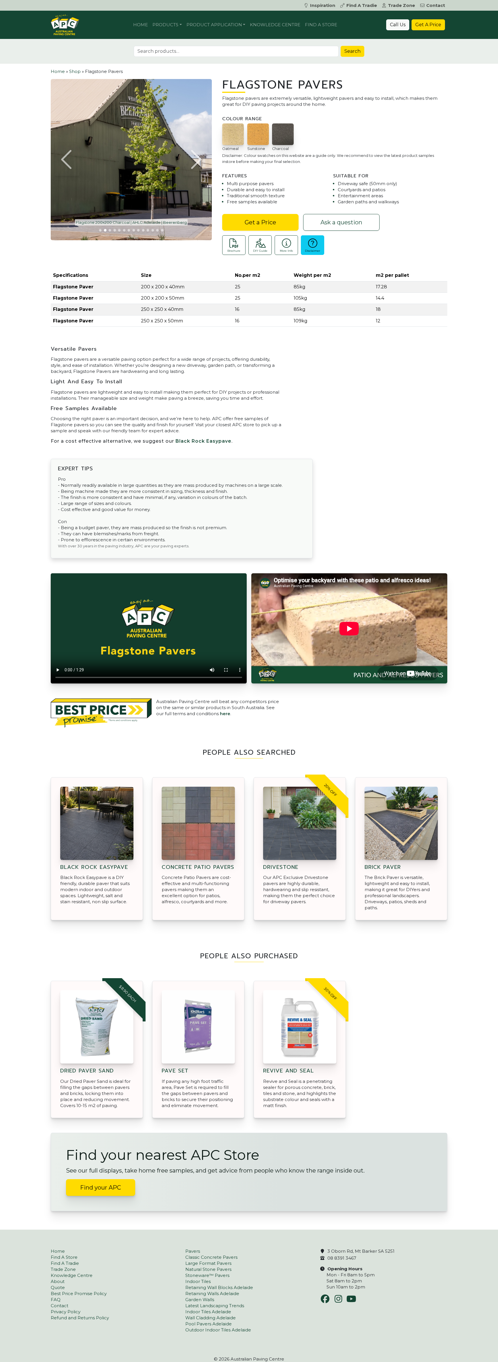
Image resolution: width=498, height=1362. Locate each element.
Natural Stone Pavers (208, 1269)
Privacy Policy (65, 1311)
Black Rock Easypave (203, 441)
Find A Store (321, 24)
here (225, 713)
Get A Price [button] (428, 24)
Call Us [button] (397, 24)
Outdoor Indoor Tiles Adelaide (218, 1330)
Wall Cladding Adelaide (210, 1317)
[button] (67, 159)
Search (352, 51)
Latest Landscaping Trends (214, 1305)
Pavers (192, 1251)
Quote (58, 1287)
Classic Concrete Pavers (211, 1257)
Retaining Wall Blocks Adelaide (219, 1287)
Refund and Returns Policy (80, 1317)
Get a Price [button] (260, 222)
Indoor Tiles (198, 1281)
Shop (75, 71)
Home (140, 24)
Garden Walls (199, 1299)
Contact (435, 5)
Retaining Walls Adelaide (212, 1293)
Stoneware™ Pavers (207, 1275)
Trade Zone (401, 5)
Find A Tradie (361, 5)
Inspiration (322, 5)
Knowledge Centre (275, 24)
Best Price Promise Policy (79, 1293)
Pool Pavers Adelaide (208, 1324)
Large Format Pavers (208, 1263)
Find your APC (100, 1187)
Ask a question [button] (341, 222)
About (58, 1281)
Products (165, 24)
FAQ (56, 1299)
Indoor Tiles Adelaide (208, 1311)
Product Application (214, 24)
